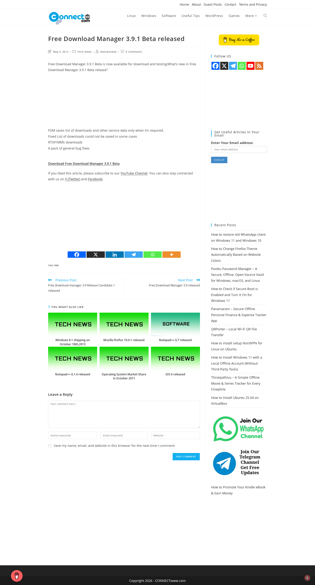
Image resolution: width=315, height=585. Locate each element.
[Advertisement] (124, 101)
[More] (171, 254)
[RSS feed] (259, 66)
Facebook (95, 179)
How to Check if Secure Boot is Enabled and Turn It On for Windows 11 (234, 295)
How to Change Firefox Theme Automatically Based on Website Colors (236, 254)
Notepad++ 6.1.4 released (72, 374)
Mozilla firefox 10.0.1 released (124, 340)
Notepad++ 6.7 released (175, 340)
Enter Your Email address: (232, 143)
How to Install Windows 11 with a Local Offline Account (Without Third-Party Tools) (236, 363)
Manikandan (108, 51)
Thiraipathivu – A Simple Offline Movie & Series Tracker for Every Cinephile (235, 383)
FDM (56, 265)
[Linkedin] (115, 254)
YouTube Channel (133, 173)
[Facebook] (77, 254)
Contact (230, 4)
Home (184, 4)
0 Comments (134, 51)
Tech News (84, 51)
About (196, 4)
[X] (96, 254)
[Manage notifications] (307, 578)
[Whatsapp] (152, 254)
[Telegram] (134, 254)
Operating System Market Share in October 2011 (124, 376)
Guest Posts (213, 4)
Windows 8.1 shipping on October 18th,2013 (72, 342)
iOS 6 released (175, 374)
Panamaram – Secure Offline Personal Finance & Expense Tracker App (238, 315)
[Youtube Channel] (250, 66)
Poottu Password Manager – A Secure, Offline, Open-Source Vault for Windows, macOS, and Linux (237, 275)
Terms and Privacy (253, 4)
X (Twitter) (72, 179)
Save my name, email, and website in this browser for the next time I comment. (114, 445)
